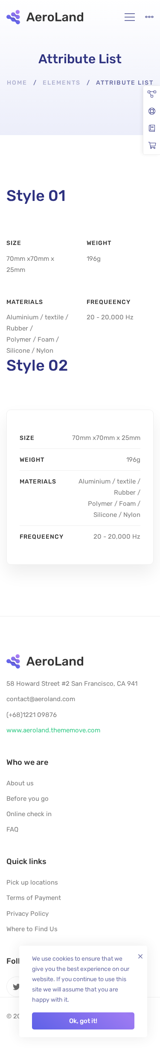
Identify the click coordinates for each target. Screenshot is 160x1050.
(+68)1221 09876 (31, 715)
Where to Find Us (32, 929)
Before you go (27, 798)
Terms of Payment (33, 898)
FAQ (12, 829)
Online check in (29, 814)
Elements (62, 82)
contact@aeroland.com (40, 699)
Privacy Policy (27, 913)
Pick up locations (32, 882)
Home (17, 82)
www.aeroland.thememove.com (53, 730)
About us (20, 783)
